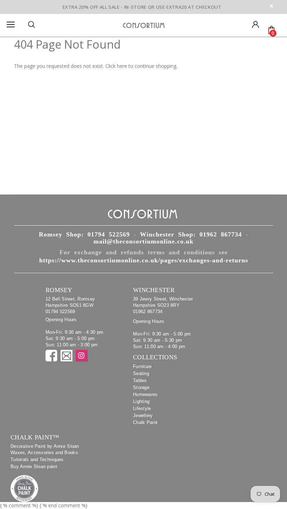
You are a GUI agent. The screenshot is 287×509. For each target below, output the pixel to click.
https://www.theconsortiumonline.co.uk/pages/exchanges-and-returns (143, 260)
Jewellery (143, 415)
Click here (116, 66)
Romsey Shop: (84, 234)
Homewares (145, 394)
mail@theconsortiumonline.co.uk (143, 241)
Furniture (142, 366)
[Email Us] (66, 355)
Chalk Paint (145, 422)
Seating (141, 373)
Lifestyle (142, 408)
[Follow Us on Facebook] (51, 355)
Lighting (141, 401)
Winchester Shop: (191, 234)
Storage (141, 387)
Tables (140, 380)
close (271, 6)
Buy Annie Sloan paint (33, 466)
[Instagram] (82, 355)
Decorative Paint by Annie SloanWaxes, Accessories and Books (44, 449)
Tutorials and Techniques (37, 459)
